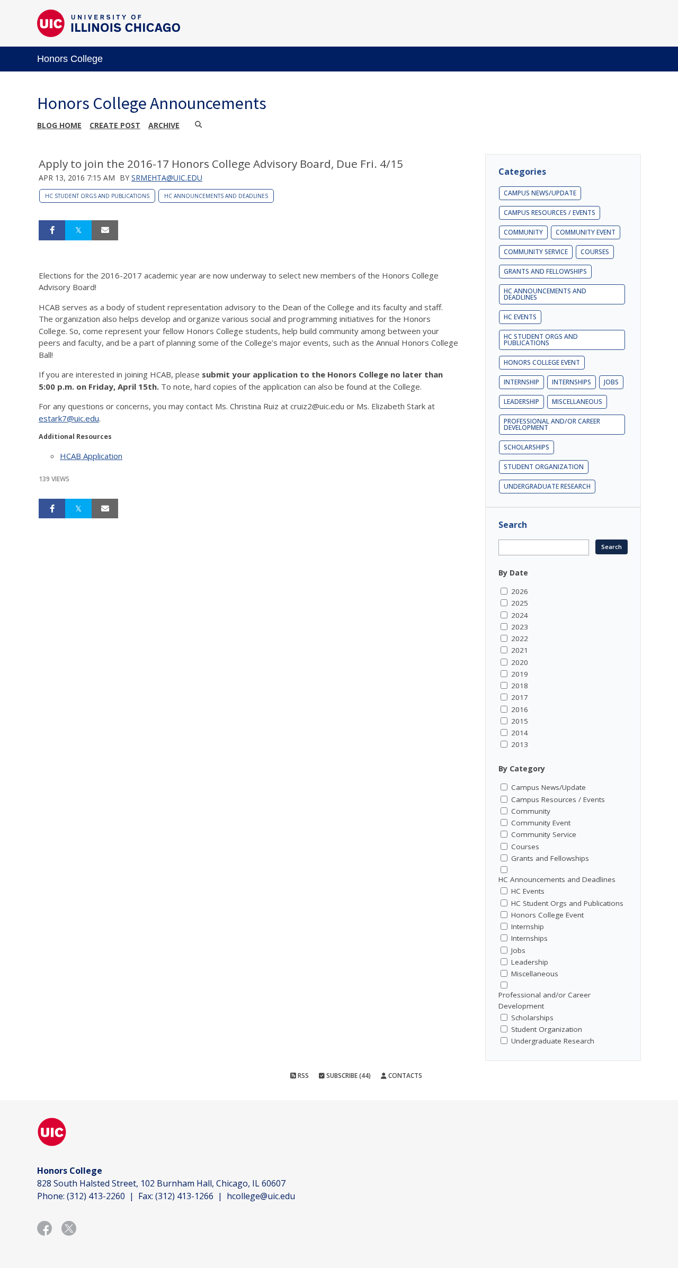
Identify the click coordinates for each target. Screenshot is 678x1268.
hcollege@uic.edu (261, 1196)
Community (523, 232)
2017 (519, 697)
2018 (519, 685)
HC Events (520, 316)
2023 (519, 627)
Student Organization (544, 466)
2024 (519, 615)
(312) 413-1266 (184, 1196)
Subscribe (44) (348, 1075)
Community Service (536, 251)
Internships (571, 381)
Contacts (404, 1075)
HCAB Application (91, 456)
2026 (519, 591)
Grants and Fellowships (545, 271)
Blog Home (59, 125)
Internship (521, 381)
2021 (519, 650)
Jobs (611, 381)
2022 (519, 638)
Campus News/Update (540, 192)
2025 (519, 603)
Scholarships (526, 447)
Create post (115, 125)
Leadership (521, 401)
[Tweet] (78, 230)
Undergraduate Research (547, 486)
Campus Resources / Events (549, 212)
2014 (519, 733)
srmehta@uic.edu (166, 178)
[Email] (105, 230)
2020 (519, 662)
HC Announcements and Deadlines (216, 196)
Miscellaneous (577, 401)
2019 (519, 674)
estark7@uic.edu (69, 418)
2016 (519, 709)
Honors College (70, 58)
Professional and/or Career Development (552, 424)
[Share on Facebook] (52, 230)
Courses (595, 251)
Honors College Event (542, 362)
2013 (519, 744)
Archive (164, 125)
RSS (302, 1075)
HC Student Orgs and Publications (97, 196)
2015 (519, 721)
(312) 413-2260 (96, 1196)
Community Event (585, 232)
